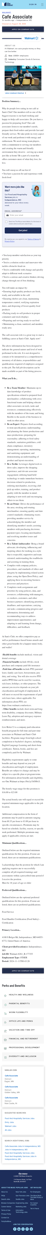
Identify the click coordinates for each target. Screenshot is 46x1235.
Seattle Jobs (20, 1199)
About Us (4, 1192)
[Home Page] (9, 4)
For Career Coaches (34, 1204)
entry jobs (9, 1122)
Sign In (33, 4)
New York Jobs (21, 1192)
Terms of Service (33, 239)
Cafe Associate (11, 1076)
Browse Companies (8, 1203)
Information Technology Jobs (21, 1211)
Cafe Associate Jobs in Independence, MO (23, 1146)
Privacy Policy (9, 241)
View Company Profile (14, 93)
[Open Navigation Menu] (42, 4)
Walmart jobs (10, 1126)
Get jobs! (23, 230)
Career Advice (6, 1206)
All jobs (8, 1130)
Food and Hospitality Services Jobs (19, 1153)
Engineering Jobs (22, 1203)
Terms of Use (5, 1210)
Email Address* (13, 211)
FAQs (3, 1195)
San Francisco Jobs (22, 1195)
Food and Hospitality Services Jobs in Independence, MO (20, 1157)
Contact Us (5, 1217)
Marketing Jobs (21, 1206)
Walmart (6, 12)
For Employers (35, 1192)
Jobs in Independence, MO (16, 1149)
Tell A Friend (34, 1208)
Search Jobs (5, 1199)
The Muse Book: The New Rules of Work (36, 1197)
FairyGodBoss (6, 1221)
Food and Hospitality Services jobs (19, 1118)
